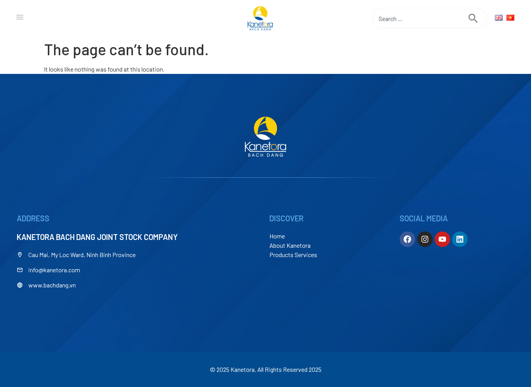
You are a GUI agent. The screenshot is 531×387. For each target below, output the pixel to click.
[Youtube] (442, 239)
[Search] (477, 18)
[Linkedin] (460, 239)
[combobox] (420, 18)
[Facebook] (407, 239)
